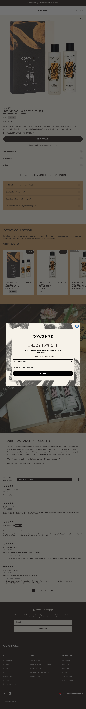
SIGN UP (43, 373)
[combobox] (42, 362)
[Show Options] (71, 362)
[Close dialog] (77, 326)
